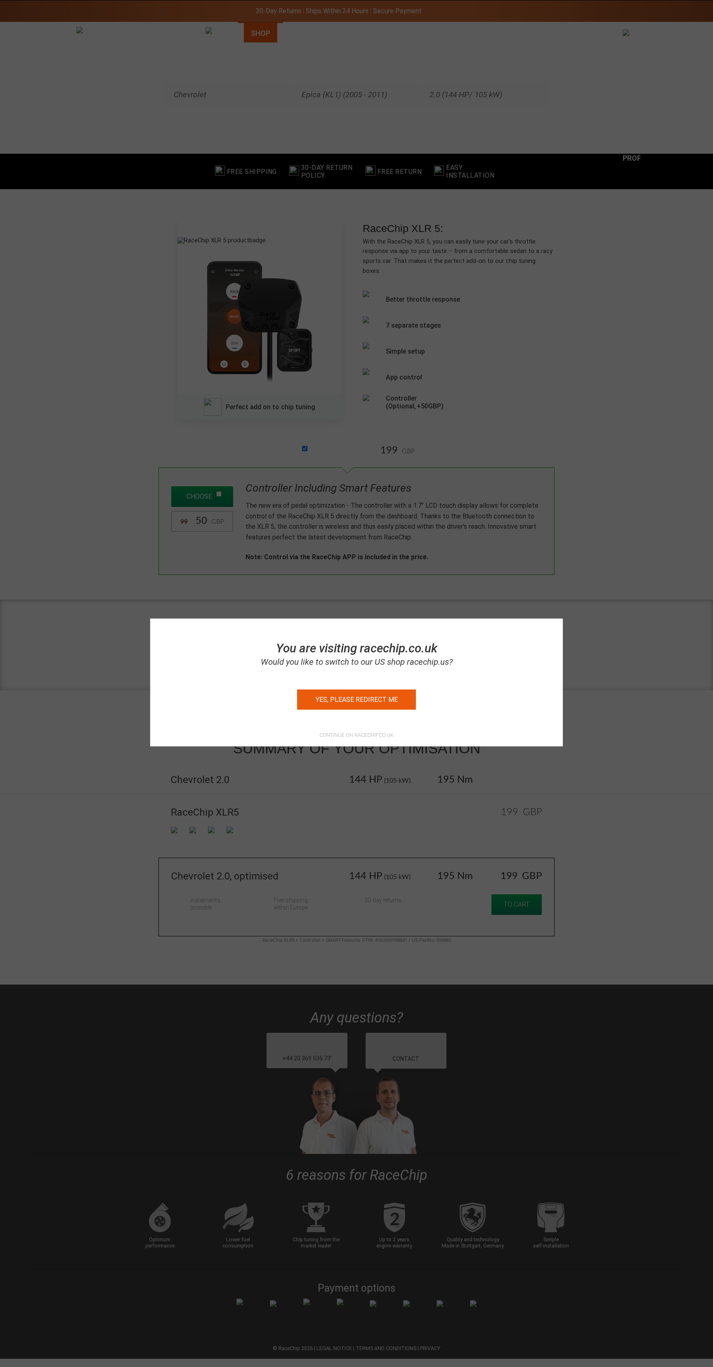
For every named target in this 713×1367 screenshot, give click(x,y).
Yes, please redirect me (357, 699)
